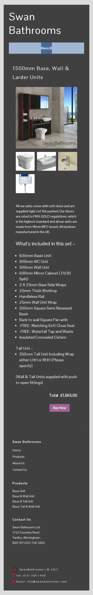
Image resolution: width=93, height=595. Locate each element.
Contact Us (20, 470)
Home (17, 450)
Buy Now (59, 408)
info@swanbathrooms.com (47, 581)
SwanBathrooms (31, 569)
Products (18, 457)
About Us (19, 463)
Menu (45, 48)
